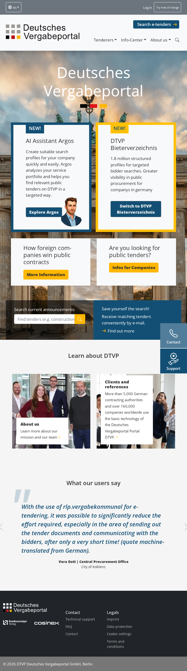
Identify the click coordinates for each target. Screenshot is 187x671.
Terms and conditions (115, 644)
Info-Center (132, 40)
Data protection (119, 626)
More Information (46, 274)
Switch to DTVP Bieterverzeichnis (136, 209)
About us (158, 40)
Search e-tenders (154, 24)
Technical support (80, 619)
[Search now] (177, 40)
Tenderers (103, 40)
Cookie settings (119, 633)
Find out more (121, 331)
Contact (71, 633)
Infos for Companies (133, 267)
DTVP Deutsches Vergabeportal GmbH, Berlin (55, 663)
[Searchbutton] (80, 319)
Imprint (113, 619)
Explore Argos (44, 212)
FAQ (68, 626)
